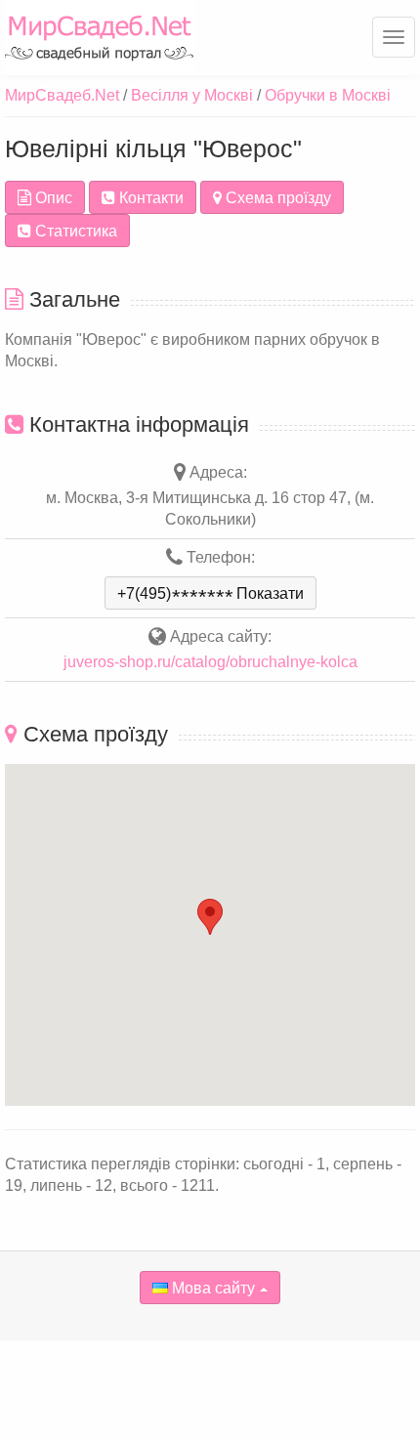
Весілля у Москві (192, 95)
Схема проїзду (276, 198)
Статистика (74, 231)
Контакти (149, 198)
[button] (210, 917)
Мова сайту (211, 1288)
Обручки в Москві (328, 95)
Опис (51, 198)
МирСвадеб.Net (62, 95)
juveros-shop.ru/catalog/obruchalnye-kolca (210, 662)
